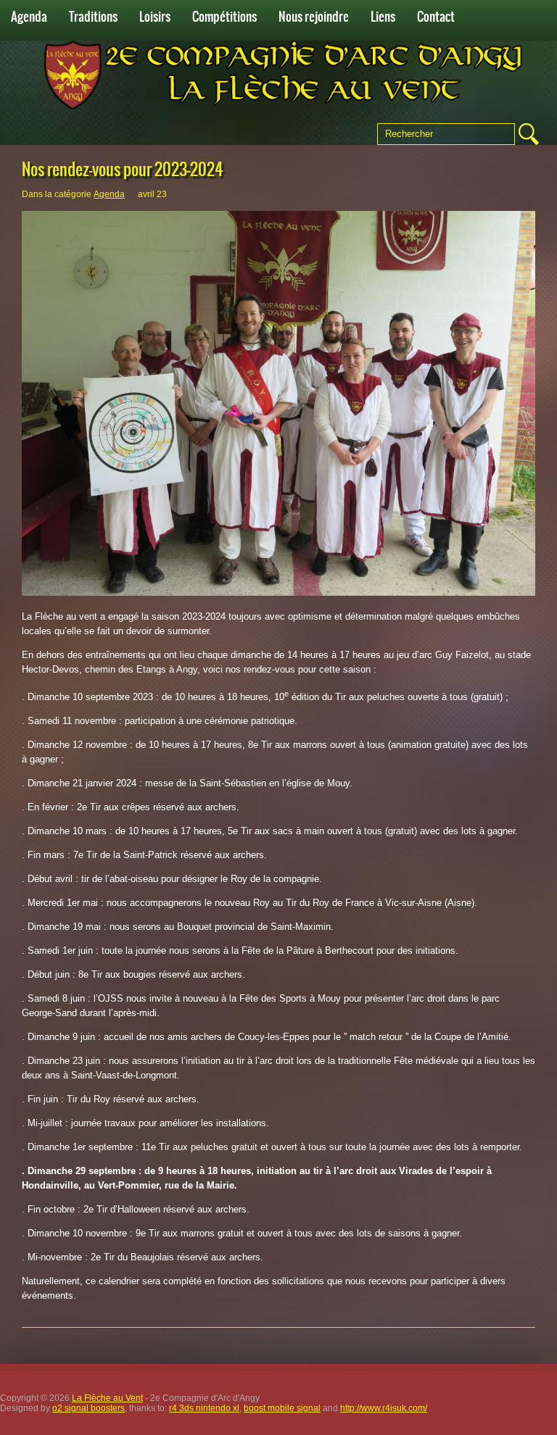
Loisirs (154, 16)
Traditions (93, 16)
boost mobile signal (282, 1408)
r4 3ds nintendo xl (204, 1408)
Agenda (29, 16)
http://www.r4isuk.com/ (383, 1408)
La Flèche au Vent (107, 1398)
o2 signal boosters (88, 1408)
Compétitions (224, 16)
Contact (436, 16)
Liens (383, 16)
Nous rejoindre (313, 16)
